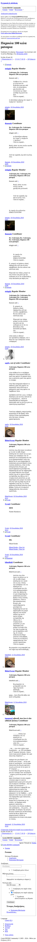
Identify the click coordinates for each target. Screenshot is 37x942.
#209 (6, 348)
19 (24, 59)
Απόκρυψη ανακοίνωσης (9, 13)
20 (28, 59)
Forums (7, 848)
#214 (6, 657)
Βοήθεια (7, 926)
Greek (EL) (8, 920)
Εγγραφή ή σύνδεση (9, 3)
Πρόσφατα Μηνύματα (16, 860)
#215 (6, 704)
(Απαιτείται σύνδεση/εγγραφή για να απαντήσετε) (17, 830)
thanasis (8, 123)
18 (22, 59)
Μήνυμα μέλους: (8, 874)
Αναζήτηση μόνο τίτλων (21, 870)
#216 (6, 826)
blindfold (9, 562)
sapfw (7, 363)
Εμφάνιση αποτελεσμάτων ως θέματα (24, 897)
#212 (6, 530)
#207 (6, 219)
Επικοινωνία (9, 924)
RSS (6, 931)
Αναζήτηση (12, 858)
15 (16, 59)
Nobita (34, 843)
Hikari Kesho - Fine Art (16, 547)
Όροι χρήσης (9, 935)
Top (6, 929)
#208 (6, 285)
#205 (6, 109)
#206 (6, 164)
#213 (6, 556)
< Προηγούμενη (6, 59)
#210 (6, 426)
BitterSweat (10, 440)
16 (18, 59)
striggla (8, 68)
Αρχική (7, 927)
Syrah (7, 504)
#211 (6, 498)
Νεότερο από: (7, 883)
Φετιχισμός (20, 52)
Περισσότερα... (12, 912)
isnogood (9, 718)
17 (20, 59)
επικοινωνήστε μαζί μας (13, 38)
